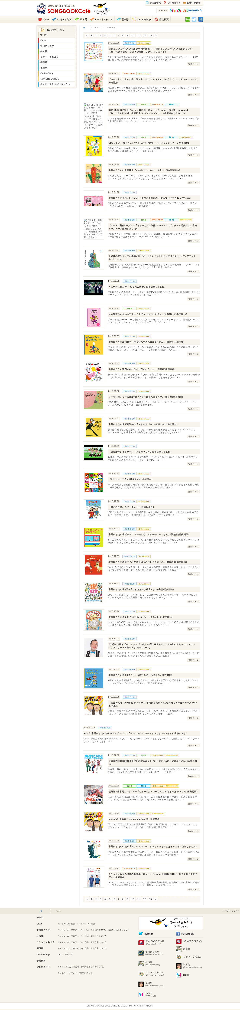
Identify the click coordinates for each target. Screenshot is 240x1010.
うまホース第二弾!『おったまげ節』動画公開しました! (137, 287)
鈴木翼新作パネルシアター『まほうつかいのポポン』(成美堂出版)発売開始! (148, 314)
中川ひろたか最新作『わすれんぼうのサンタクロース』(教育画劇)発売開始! (148, 562)
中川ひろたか (47, 46)
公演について (100, 930)
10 (132, 35)
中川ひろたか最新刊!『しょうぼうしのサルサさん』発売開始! (140, 675)
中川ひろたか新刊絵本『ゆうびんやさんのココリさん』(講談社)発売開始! (147, 342)
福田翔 (43, 62)
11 (138, 35)
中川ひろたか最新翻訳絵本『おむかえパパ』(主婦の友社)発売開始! (143, 424)
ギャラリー (124, 930)
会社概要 (41, 960)
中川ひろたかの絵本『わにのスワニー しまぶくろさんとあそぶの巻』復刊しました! (153, 846)
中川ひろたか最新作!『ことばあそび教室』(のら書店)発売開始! (141, 589)
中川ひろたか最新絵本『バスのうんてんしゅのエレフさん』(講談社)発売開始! (149, 534)
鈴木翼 (43, 51)
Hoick (150, 994)
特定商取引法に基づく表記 (92, 967)
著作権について (86, 973)
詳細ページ (193, 64)
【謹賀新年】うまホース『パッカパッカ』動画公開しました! (140, 452)
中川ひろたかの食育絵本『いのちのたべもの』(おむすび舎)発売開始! (144, 170)
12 (144, 35)
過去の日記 (113, 930)
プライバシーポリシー (67, 973)
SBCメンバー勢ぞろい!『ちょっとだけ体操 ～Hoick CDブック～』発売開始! (149, 143)
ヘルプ (60, 967)
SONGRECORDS (49, 79)
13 (150, 35)
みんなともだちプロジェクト (55, 84)
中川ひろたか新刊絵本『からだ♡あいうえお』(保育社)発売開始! (142, 369)
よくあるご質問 (72, 967)
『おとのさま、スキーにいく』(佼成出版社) (131, 507)
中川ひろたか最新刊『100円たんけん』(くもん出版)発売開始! (141, 617)
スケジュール (63, 930)
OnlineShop (47, 73)
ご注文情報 (68, 954)
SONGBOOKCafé (154, 942)
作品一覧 (89, 930)
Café (43, 40)
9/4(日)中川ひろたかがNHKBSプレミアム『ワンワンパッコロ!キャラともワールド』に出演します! (135, 733)
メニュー (81, 924)
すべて (43, 35)
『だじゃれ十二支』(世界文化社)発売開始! (131, 479)
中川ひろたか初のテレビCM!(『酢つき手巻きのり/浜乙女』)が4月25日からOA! (150, 198)
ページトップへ (230, 911)
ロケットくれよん (49, 57)
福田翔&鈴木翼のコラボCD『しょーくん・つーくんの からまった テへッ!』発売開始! (153, 791)
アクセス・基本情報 (66, 924)
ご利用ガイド (43, 967)
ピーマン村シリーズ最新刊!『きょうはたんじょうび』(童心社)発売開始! (146, 397)
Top (59, 954)
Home (40, 917)
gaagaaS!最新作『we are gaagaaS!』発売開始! (134, 819)
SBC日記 (91, 924)
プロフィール (77, 930)
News (97, 27)
